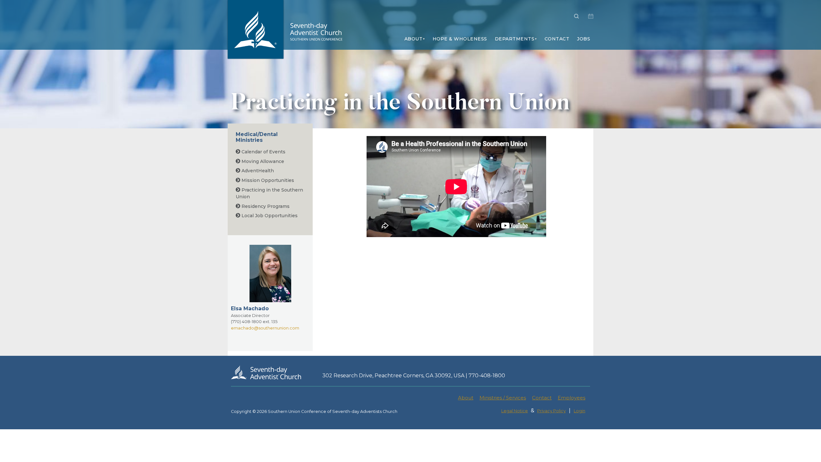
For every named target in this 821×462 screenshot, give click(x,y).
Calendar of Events (262, 152)
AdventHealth (257, 171)
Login (579, 410)
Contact (557, 39)
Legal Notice (514, 410)
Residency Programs (265, 206)
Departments (515, 39)
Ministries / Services (502, 398)
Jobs (583, 39)
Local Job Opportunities (269, 215)
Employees (571, 398)
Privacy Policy (551, 410)
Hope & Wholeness (460, 39)
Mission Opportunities (267, 180)
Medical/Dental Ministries (257, 137)
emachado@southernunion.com (265, 327)
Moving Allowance (262, 161)
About (413, 39)
